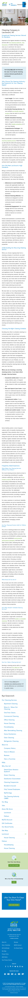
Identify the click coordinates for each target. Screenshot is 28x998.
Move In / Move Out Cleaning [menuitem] (11, 708)
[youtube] (15, 966)
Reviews (16, 942)
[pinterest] (13, 966)
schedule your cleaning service (12, 684)
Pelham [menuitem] (6, 816)
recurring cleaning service (9, 140)
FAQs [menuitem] (3, 762)
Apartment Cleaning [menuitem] (10, 703)
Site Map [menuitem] (5, 830)
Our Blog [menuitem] (5, 802)
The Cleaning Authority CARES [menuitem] (11, 797)
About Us (4, 942)
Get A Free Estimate (14, 865)
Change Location (21, 4)
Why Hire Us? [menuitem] (6, 766)
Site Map (4, 951)
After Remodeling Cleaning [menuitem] (13, 730)
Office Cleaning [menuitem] (9, 720)
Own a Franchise (6, 945)
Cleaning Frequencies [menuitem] (11, 782)
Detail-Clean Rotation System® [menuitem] (11, 770)
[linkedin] (22, 966)
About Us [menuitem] (5, 745)
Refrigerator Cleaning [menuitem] (11, 741)
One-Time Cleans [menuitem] (9, 712)
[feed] (18, 966)
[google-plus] (10, 966)
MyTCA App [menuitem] (8, 793)
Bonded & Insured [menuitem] (10, 786)
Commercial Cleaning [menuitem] (11, 716)
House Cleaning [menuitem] (9, 723)
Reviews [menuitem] (6, 755)
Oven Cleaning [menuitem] (9, 737)
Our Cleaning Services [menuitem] (9, 700)
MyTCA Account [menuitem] (7, 820)
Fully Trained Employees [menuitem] (12, 789)
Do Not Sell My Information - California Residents (14, 986)
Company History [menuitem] (10, 748)
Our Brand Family (18, 948)
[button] (25, 4)
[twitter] (8, 966)
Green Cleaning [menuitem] (9, 775)
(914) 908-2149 (11, 69)
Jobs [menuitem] (3, 805)
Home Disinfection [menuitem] (10, 734)
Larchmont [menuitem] (7, 812)
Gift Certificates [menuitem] (7, 823)
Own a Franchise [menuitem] (9, 759)
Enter (14, 882)
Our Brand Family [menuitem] (8, 827)
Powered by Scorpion (14, 992)
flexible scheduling (17, 124)
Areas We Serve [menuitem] (7, 809)
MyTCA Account (17, 945)
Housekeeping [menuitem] (8, 727)
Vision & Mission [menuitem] (9, 752)
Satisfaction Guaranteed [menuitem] (12, 779)
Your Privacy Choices (7, 960)
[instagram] (20, 966)
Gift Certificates (5, 948)
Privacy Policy (5, 954)
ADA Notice (5, 957)
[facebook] (6, 966)
